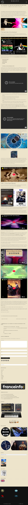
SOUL (1, 373)
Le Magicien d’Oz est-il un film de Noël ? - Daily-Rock (11, 326)
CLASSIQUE (2, 376)
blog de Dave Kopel (5, 59)
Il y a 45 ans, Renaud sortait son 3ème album (8, 394)
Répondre (10, 333)
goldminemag (4, 62)
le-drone (3, 63)
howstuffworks (4, 60)
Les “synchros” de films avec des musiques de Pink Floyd (13, 5)
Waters (2, 299)
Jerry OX (2, 395)
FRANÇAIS (2, 375)
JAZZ (1, 372)
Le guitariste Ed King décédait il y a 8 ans (8, 398)
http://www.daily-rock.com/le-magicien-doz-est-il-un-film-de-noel (11, 330)
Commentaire (2, 340)
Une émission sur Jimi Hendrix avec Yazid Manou (11, 396)
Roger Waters (17, 234)
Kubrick (22, 235)
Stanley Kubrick (3, 232)
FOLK (1, 374)
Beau (1, 397)
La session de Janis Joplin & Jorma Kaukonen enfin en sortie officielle (11, 397)
